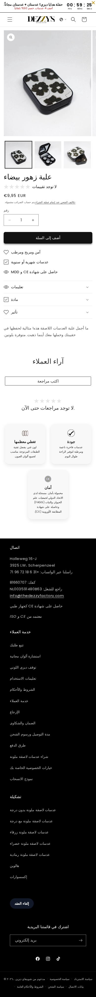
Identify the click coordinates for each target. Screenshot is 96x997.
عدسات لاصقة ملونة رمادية (30, 854)
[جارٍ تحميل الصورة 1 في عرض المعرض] (18, 154)
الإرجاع (15, 711)
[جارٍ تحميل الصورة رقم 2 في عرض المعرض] (48, 154)
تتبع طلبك (17, 645)
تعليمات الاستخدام (23, 678)
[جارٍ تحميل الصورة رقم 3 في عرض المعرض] (77, 154)
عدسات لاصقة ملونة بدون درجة (33, 809)
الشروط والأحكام (22, 689)
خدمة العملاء (19, 700)
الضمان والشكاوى (22, 723)
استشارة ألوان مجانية (25, 656)
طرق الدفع (18, 745)
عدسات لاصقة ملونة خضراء (30, 843)
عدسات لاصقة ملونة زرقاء (29, 832)
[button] (9, 19)
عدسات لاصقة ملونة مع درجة (31, 821)
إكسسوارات (18, 876)
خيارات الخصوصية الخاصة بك (31, 767)
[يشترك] (80, 940)
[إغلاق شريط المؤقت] (93, 2)
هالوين (14, 865)
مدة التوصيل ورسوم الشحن (30, 734)
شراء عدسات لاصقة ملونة (29, 756)
